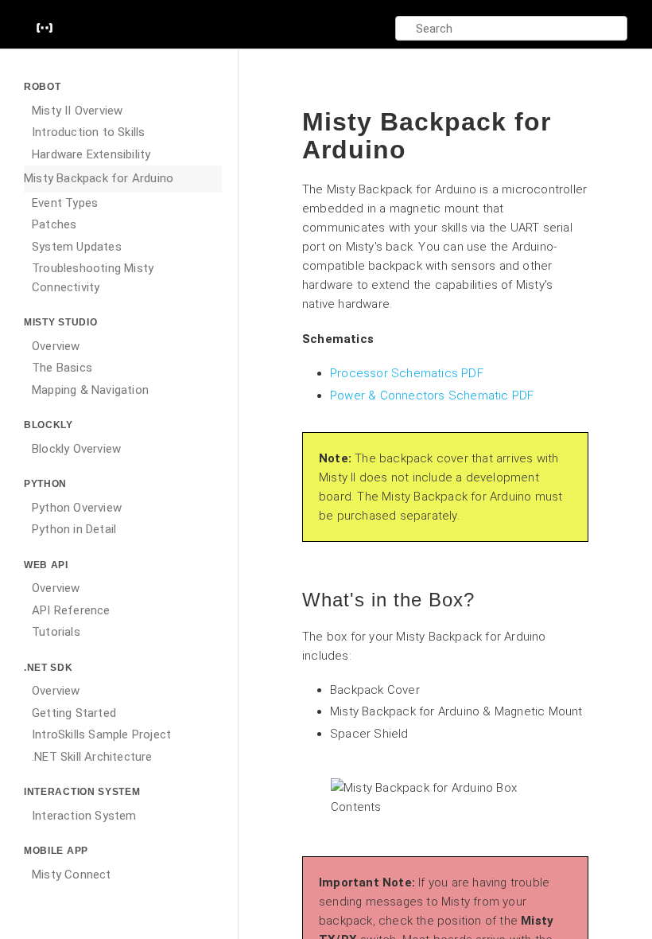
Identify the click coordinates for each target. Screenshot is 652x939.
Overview (56, 346)
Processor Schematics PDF (406, 373)
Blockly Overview (76, 449)
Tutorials (56, 632)
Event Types (65, 203)
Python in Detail (74, 529)
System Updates (77, 247)
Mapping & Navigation (90, 390)
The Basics (62, 367)
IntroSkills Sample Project (101, 734)
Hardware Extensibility (91, 154)
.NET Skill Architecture (92, 757)
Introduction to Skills (88, 132)
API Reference (71, 610)
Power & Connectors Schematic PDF (432, 395)
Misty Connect (71, 874)
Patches (54, 224)
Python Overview (77, 508)
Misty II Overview (77, 110)
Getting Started (74, 713)
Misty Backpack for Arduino (98, 178)
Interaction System (84, 815)
